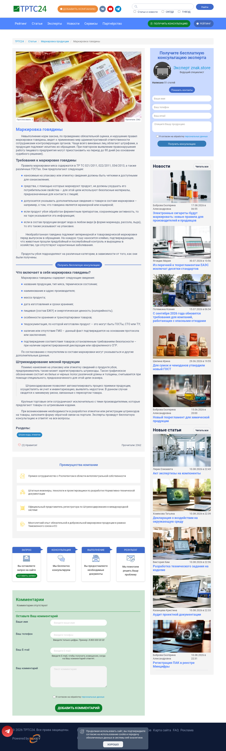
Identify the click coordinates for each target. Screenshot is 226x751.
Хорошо (113, 744)
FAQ (176, 730)
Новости (73, 23)
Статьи (37, 23)
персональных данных (93, 697)
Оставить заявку (26, 575)
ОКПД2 (169, 11)
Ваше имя (22, 621)
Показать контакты (182, 90)
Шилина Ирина (161, 361)
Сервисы (91, 23)
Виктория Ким (161, 562)
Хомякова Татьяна (164, 513)
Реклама (187, 730)
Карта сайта (162, 730)
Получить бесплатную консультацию (79, 265)
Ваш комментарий (27, 668)
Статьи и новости (147, 11)
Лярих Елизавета (163, 469)
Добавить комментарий (79, 708)
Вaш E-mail (22, 649)
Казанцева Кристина (165, 610)
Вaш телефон (24, 633)
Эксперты (54, 23)
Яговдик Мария (162, 260)
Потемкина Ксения (164, 309)
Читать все (202, 166)
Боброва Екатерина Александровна (164, 207)
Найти (204, 7)
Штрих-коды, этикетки (29, 435)
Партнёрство (112, 23)
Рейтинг (21, 23)
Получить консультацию (182, 143)
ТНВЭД (185, 11)
